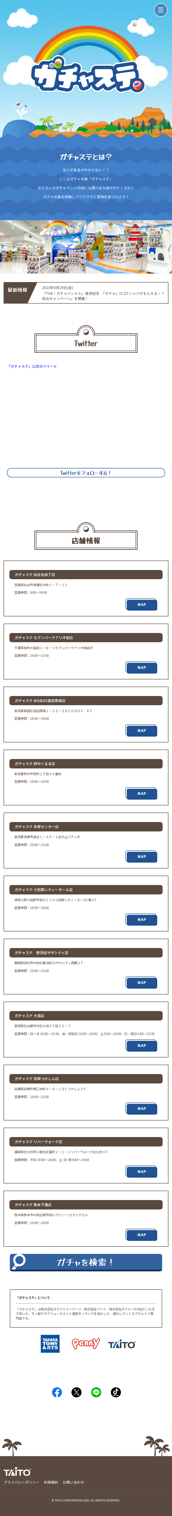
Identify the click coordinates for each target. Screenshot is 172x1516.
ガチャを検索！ (86, 1261)
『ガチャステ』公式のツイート (32, 366)
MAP (142, 604)
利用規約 (51, 1482)
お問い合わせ (73, 1482)
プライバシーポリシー (21, 1482)
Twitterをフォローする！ (86, 472)
